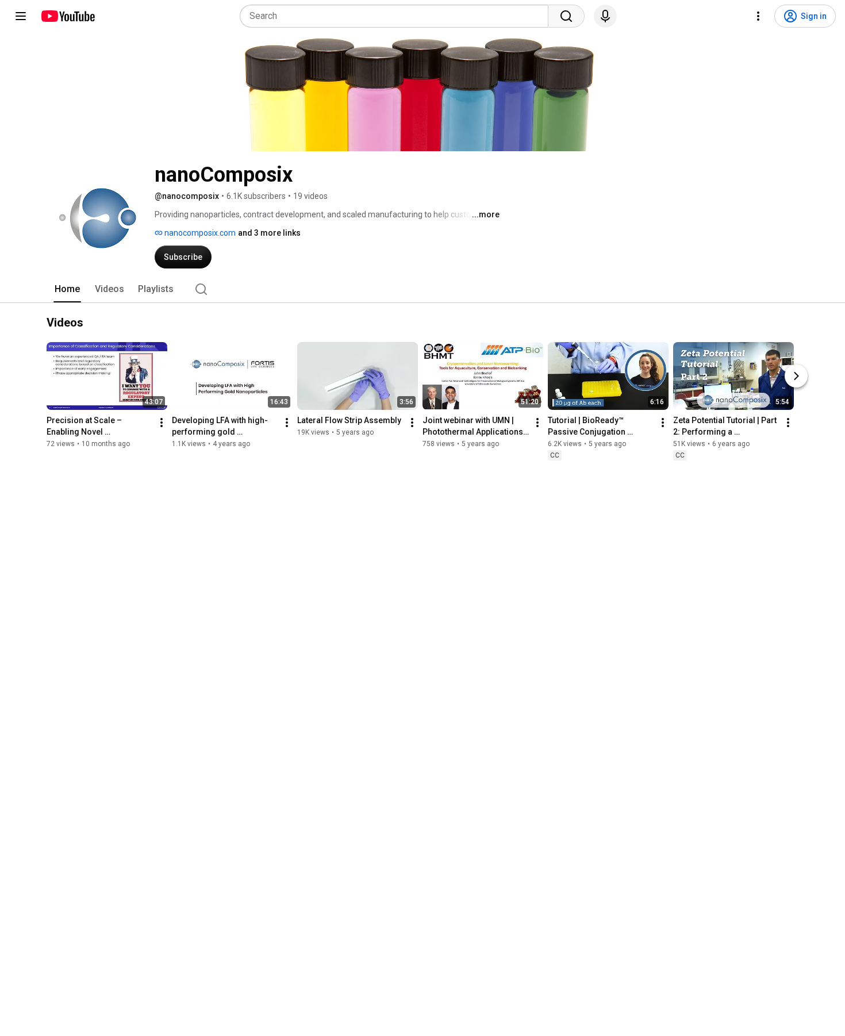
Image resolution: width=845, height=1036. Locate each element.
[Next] (796, 375)
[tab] (67, 289)
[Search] (566, 16)
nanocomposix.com (199, 232)
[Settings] (758, 16)
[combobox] (397, 16)
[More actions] (161, 422)
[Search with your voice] (605, 16)
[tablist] (422, 289)
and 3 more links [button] (269, 232)
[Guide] (21, 16)
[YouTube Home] (67, 16)
